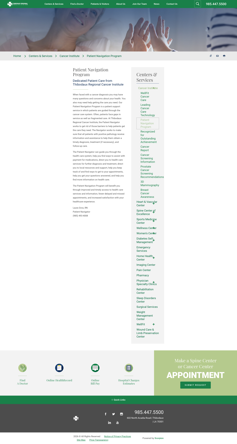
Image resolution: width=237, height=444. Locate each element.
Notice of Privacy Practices (117, 436)
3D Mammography (148, 183)
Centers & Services (54, 4)
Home (17, 56)
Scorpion (159, 438)
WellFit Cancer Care (145, 96)
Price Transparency (98, 440)
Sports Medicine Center (147, 221)
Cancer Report (145, 148)
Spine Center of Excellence (146, 212)
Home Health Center (145, 257)
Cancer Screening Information (148, 158)
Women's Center (146, 233)
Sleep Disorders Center (146, 299)
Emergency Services (143, 249)
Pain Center (144, 270)
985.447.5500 (216, 4)
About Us (120, 4)
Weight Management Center (145, 315)
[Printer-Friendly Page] (224, 56)
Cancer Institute (69, 56)
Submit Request (195, 385)
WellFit (141, 324)
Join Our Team (139, 4)
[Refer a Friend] (217, 56)
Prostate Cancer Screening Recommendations (148, 172)
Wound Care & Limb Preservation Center (148, 333)
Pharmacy (143, 275)
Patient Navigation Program (147, 123)
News (156, 4)
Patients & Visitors (100, 4)
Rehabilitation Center (145, 291)
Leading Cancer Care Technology (148, 110)
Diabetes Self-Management (145, 240)
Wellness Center (146, 228)
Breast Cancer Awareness (147, 193)
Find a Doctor (77, 4)
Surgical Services (147, 306)
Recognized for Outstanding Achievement (148, 137)
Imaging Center (146, 264)
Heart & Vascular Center (147, 203)
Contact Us (171, 4)
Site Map (81, 440)
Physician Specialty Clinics (147, 282)
